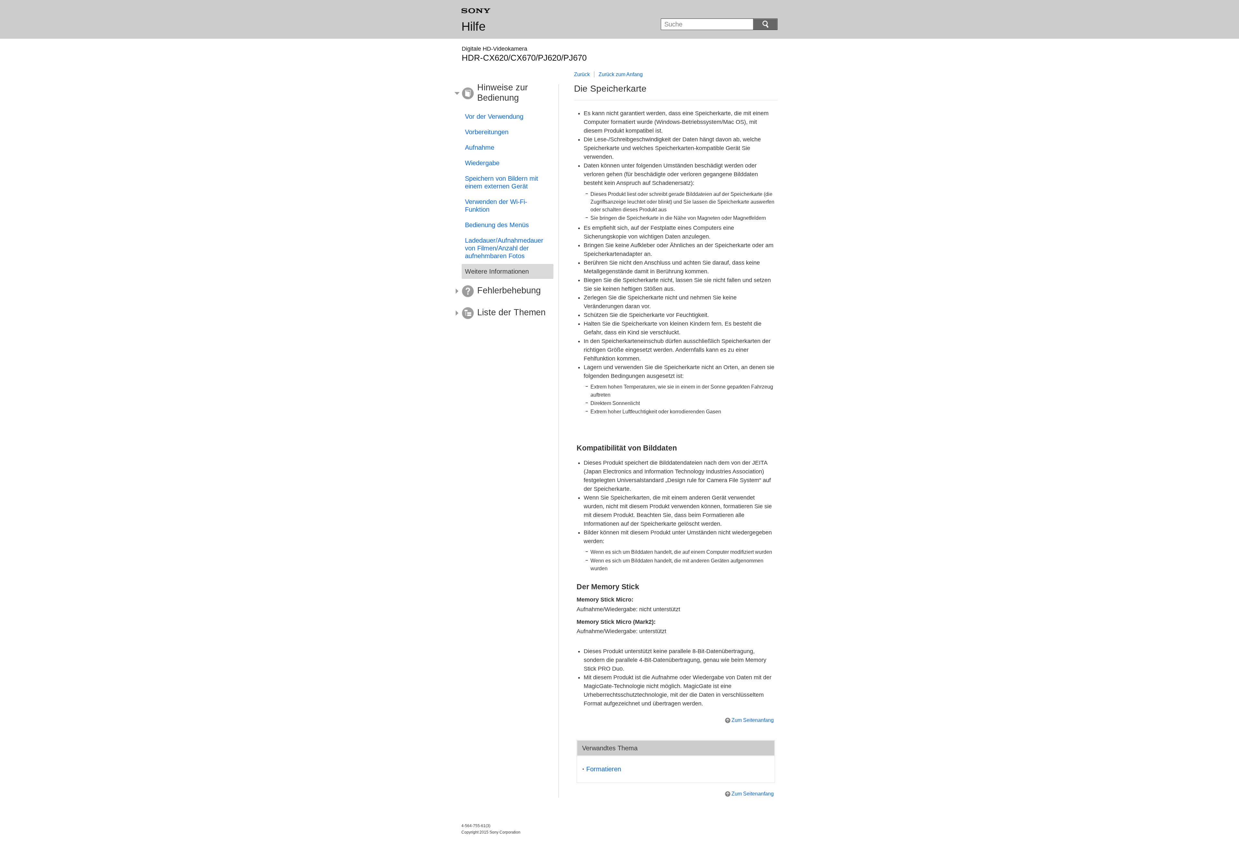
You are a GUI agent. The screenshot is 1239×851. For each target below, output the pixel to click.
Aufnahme (479, 147)
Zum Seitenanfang (752, 720)
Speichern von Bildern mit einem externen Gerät (501, 182)
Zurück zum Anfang (621, 74)
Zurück (582, 74)
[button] (502, 93)
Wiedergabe (482, 163)
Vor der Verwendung (494, 116)
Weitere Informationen (497, 271)
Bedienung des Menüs (497, 224)
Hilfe (473, 26)
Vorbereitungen (487, 132)
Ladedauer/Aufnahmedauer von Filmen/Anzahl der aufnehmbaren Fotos (504, 248)
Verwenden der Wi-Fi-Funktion (496, 205)
